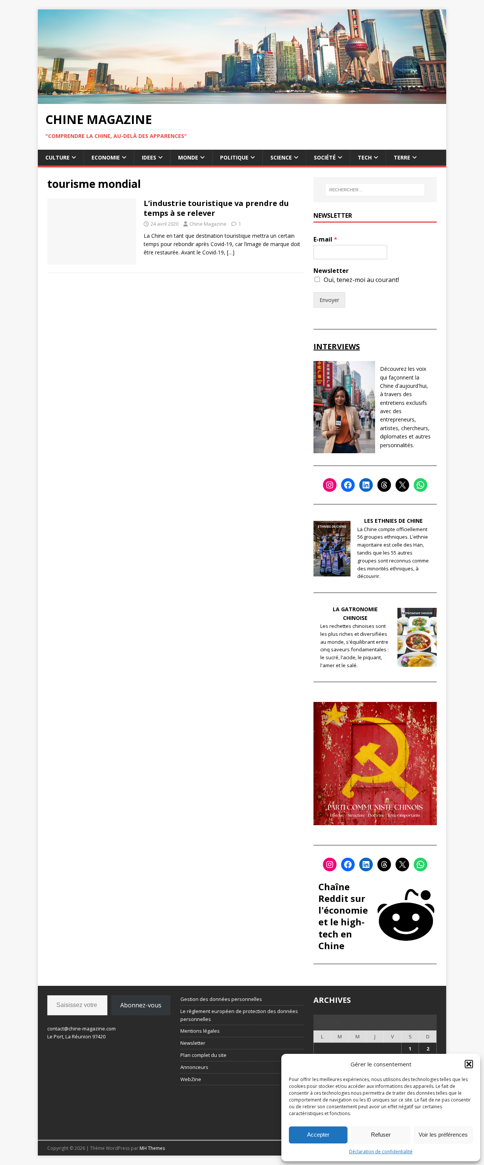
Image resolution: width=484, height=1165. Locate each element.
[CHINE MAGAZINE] (242, 99)
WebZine (190, 1079)
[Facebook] (348, 485)
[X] (402, 485)
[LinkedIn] (366, 485)
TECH (365, 157)
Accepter (318, 1134)
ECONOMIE (106, 157)
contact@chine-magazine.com (81, 1028)
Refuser (381, 1134)
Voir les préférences (443, 1134)
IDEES (149, 157)
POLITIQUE (234, 157)
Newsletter (331, 271)
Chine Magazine (207, 223)
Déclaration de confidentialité (381, 1151)
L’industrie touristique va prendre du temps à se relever (216, 208)
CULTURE (57, 157)
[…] (230, 252)
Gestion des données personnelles (221, 999)
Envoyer (329, 300)
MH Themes (152, 1148)
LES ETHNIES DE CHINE (393, 520)
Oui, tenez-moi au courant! (361, 280)
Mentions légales (200, 1030)
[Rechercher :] (375, 189)
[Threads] (384, 485)
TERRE (402, 157)
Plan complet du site (203, 1055)
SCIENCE (281, 157)
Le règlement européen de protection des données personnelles (239, 1015)
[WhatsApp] (420, 485)
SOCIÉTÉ (325, 157)
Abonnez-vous (140, 1005)
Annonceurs (194, 1067)
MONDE (188, 157)
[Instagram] (330, 485)
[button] (469, 1064)
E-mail (325, 239)
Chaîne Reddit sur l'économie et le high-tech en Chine (343, 916)
